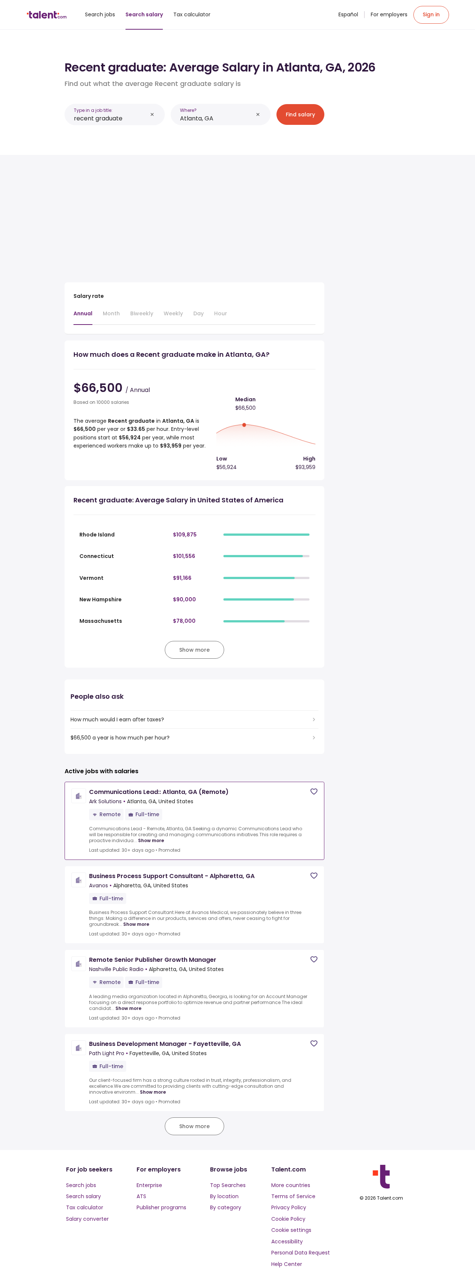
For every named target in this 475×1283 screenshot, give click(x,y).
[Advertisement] (194, 215)
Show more (151, 841)
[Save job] (314, 791)
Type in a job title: (93, 110)
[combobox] (110, 118)
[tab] (82, 317)
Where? (188, 110)
